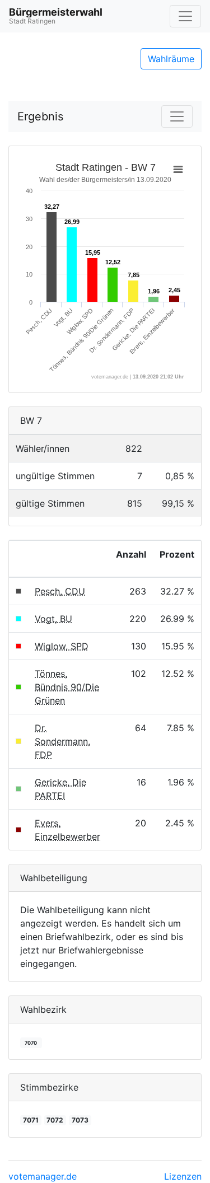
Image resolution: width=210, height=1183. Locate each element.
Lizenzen (183, 1176)
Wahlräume (171, 58)
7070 (31, 1043)
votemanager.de (42, 1176)
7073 (80, 1120)
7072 (54, 1120)
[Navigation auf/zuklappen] (185, 16)
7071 (31, 1120)
